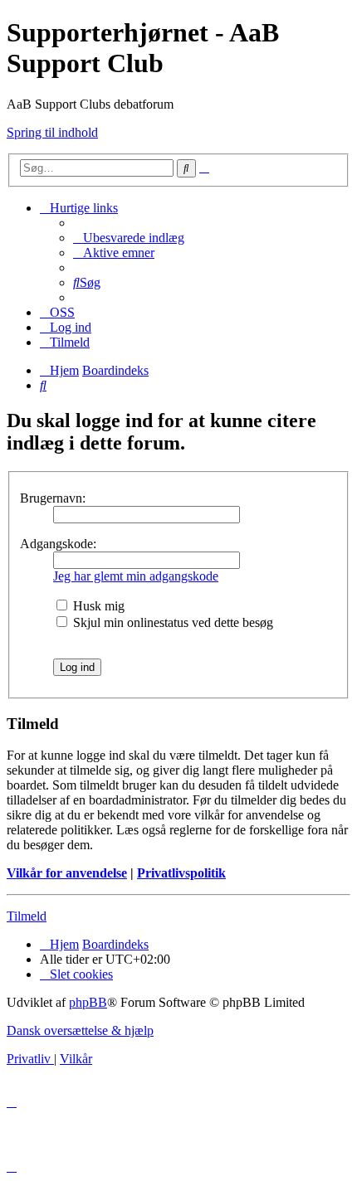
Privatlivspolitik (181, 873)
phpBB (88, 1002)
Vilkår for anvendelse (67, 873)
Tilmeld (26, 916)
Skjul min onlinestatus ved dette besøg (171, 622)
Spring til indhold (52, 132)
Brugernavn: (53, 498)
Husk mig (97, 606)
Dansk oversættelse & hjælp (80, 1030)
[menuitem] (128, 238)
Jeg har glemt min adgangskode (135, 576)
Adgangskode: (58, 544)
